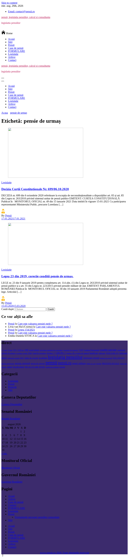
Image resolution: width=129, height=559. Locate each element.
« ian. (4, 453)
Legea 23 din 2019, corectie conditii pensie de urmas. (37, 276)
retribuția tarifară (52, 367)
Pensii (11, 45)
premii (98, 364)
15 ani (10, 350)
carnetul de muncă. (70, 350)
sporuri (62, 367)
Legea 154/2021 (26, 329)
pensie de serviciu (38, 363)
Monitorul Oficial (10, 467)
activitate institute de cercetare (51, 350)
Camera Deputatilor (11, 404)
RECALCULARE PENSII (35, 367)
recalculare (18, 366)
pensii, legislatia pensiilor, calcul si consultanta (25, 17)
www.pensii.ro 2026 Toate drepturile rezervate (64, 552)
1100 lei (20, 350)
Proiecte (12, 387)
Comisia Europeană (91, 350)
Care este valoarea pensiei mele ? (35, 323)
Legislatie (13, 54)
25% (15, 350)
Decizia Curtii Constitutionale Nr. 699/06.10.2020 (35, 189)
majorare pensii (91, 357)
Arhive (11, 57)
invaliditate (43, 358)
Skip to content (9, 2)
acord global (34, 350)
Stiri (10, 42)
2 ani (5, 350)
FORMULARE (16, 51)
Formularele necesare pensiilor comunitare (37, 517)
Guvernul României (11, 481)
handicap (94, 353)
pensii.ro (65, 363)
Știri (10, 390)
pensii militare (79, 363)
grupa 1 (51, 353)
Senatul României (10, 418)
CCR (81, 350)
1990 (26, 350)
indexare (102, 353)
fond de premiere (39, 353)
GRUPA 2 (60, 353)
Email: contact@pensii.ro (21, 11)
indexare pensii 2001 (16, 358)
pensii (51, 362)
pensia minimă (22, 363)
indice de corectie (31, 358)
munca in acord (106, 358)
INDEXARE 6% (112, 353)
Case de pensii (15, 48)
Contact (12, 60)
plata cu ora (91, 364)
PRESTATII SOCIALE (110, 364)
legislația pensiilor (65, 357)
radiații (9, 367)
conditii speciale (108, 349)
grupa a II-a (71, 353)
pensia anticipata (7, 364)
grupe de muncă (82, 353)
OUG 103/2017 (119, 358)
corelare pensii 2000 (24, 353)
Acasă (11, 39)
